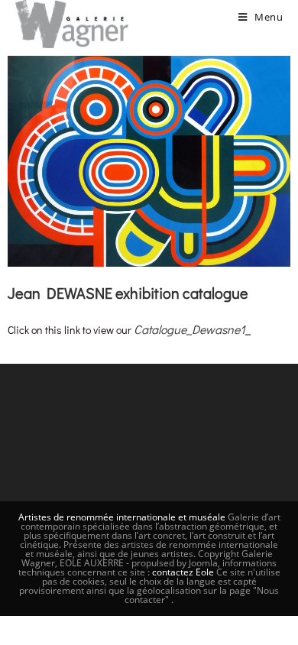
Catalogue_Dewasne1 (189, 329)
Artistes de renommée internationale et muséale (121, 516)
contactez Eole (184, 572)
